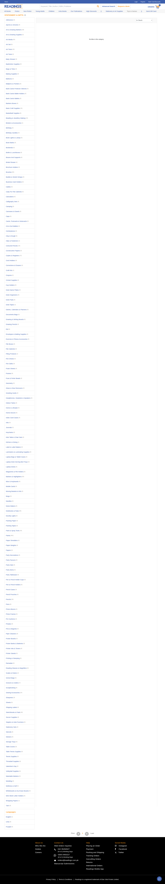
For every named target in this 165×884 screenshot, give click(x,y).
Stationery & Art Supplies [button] (114, 11)
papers (9, 550)
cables (9, 187)
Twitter (120, 852)
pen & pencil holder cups (16, 580)
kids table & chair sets (15, 437)
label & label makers (14, 447)
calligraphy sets (12, 201)
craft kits (10, 270)
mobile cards (11, 486)
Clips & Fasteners (13, 241)
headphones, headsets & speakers (19, 398)
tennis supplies (12, 756)
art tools (10, 49)
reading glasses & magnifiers (17, 668)
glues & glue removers (15, 388)
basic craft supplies (14, 108)
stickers (9, 737)
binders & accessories (14, 123)
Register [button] (143, 1)
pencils (9, 599)
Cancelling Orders (93, 859)
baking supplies (12, 74)
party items (11, 570)
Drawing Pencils (12, 324)
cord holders (11, 260)
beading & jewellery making (17, 118)
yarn (8, 805)
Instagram (122, 846)
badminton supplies (13, 64)
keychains (10, 432)
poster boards (12, 638)
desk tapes (11, 305)
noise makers (11, 506)
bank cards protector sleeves (17, 89)
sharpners (10, 697)
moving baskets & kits (14, 491)
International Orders (94, 866)
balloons (10, 79)
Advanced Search (108, 6)
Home (6, 1)
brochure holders (13, 167)
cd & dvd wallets (13, 226)
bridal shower (11, 162)
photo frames (11, 614)
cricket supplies (12, 280)
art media (10, 39)
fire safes (10, 364)
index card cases (13, 418)
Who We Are (40, 846)
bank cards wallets (13, 98)
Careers (38, 852)
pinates (9, 624)
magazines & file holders (15, 472)
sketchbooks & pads (14, 712)
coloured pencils (13, 246)
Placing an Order (93, 846)
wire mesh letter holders (15, 796)
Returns (89, 862)
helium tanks (11, 403)
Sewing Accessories (14, 693)
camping (10, 206)
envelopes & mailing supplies (17, 334)
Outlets (38, 849)
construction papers (14, 251)
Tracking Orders (92, 856)
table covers (11, 747)
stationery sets (12, 727)
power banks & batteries (15, 643)
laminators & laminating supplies (18, 452)
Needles (9, 501)
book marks (11, 143)
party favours (11, 560)
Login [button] (136, 1)
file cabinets (11, 349)
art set (9, 44)
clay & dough (11, 236)
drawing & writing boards (15, 319)
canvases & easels (13, 211)
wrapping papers (13, 801)
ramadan (10, 663)
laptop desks (11, 467)
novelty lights (11, 516)
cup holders (11, 285)
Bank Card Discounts (154, 1)
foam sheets (11, 368)
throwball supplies (13, 761)
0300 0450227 (64, 855)
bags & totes (11, 69)
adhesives (10, 20)
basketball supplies (13, 113)
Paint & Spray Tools (14, 531)
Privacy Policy (51, 879)
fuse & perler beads (14, 378)
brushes (10, 172)
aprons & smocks (13, 25)
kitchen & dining (12, 442)
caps (8, 216)
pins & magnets (12, 629)
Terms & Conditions (65, 879)
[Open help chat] (159, 878)
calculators (10, 197)
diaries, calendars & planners (17, 309)
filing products (12, 354)
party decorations (13, 555)
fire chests (11, 359)
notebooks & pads (13, 511)
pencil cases (11, 589)
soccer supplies (12, 717)
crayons (9, 275)
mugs (9, 496)
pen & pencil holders (14, 585)
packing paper (12, 521)
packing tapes (12, 526)
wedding (10, 781)
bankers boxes (12, 103)
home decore (11, 413)
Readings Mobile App (95, 869)
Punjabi (9, 827)
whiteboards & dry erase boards (18, 791)
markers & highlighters (15, 476)
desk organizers (12, 295)
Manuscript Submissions (64, 864)
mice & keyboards (13, 481)
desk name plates (13, 290)
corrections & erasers (14, 265)
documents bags (13, 314)
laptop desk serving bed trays (17, 462)
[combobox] (67, 6)
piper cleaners (12, 634)
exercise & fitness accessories (17, 339)
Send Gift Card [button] (151, 11)
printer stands (12, 653)
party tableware (12, 575)
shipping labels (12, 707)
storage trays (11, 742)
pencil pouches (12, 594)
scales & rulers (12, 673)
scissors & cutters (13, 683)
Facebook (122, 849)
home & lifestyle (12, 408)
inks (8, 422)
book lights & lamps (14, 138)
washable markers (13, 776)
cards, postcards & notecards (17, 221)
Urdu (8, 822)
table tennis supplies (14, 751)
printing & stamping (13, 658)
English (9, 817)
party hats (10, 565)
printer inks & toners (14, 648)
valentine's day (12, 766)
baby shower (11, 59)
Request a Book (124, 6)
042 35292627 (64, 849)
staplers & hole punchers (15, 722)
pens (8, 604)
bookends (10, 147)
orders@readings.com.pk (68, 860)
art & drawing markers (15, 30)
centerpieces (11, 231)
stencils (9, 732)
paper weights (12, 545)
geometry (10, 383)
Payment (89, 849)
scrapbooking (11, 688)
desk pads (10, 300)
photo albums (11, 609)
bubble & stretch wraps (15, 177)
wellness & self (12, 786)
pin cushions (11, 619)
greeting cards (12, 393)
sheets (9, 702)
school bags (11, 678)
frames (9, 373)
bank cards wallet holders (16, 93)
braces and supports (14, 157)
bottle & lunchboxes (14, 152)
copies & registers (14, 255)
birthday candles (13, 133)
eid (8, 329)
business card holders (15, 182)
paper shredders (12, 540)
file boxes (10, 344)
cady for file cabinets (15, 192)
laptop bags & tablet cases (16, 457)
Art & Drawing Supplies (15, 35)
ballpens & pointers (13, 84)
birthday (9, 128)
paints (9, 535)
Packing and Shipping (95, 852)
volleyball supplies (13, 771)
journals (10, 427)
